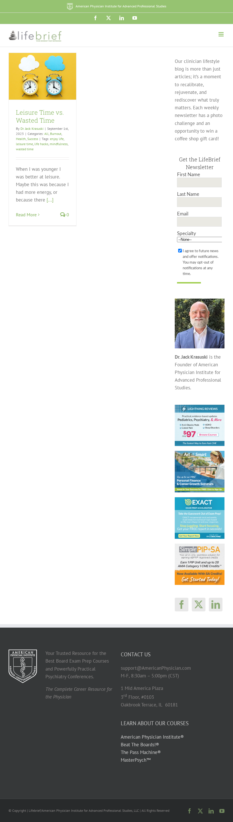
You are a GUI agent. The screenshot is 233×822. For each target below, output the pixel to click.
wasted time (25, 149)
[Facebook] (181, 604)
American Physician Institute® (152, 737)
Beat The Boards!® (140, 744)
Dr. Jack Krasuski (31, 128)
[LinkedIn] (215, 604)
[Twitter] (198, 604)
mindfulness (59, 144)
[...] (50, 200)
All (46, 133)
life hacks (41, 144)
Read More (26, 214)
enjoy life (57, 139)
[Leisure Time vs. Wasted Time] (42, 76)
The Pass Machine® (141, 752)
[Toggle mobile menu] (221, 34)
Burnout (55, 133)
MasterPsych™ (136, 760)
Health (21, 139)
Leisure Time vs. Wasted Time (40, 116)
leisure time (24, 144)
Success (32, 139)
